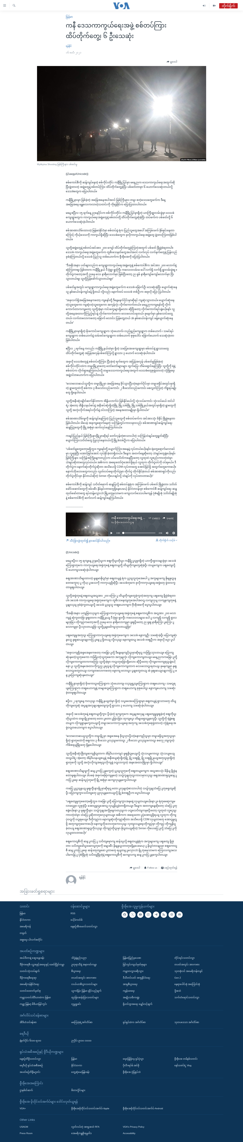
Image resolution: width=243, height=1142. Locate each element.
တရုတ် (23, 933)
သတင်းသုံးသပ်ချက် (30, 971)
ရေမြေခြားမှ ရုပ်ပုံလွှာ (133, 1058)
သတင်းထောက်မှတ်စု (30, 990)
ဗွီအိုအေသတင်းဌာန (124, 522)
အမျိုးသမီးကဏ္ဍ (131, 997)
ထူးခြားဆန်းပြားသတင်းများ (85, 997)
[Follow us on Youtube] (140, 915)
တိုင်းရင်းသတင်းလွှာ (184, 958)
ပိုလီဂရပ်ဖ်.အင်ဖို (131, 1065)
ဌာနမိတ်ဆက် (26, 1090)
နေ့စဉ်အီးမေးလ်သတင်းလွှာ (84, 926)
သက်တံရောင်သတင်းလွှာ (186, 997)
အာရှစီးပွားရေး (130, 984)
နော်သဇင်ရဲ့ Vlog (182, 1065)
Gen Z (177, 977)
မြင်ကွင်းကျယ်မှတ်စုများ (135, 964)
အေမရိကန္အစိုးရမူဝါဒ (81, 1133)
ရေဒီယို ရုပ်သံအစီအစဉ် (31, 1065)
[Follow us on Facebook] (125, 915)
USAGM (24, 1126)
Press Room (26, 1133)
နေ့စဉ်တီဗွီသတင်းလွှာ (30, 1058)
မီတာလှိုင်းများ (78, 1090)
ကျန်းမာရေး (129, 990)
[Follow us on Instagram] (148, 915)
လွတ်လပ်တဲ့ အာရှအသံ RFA (85, 1126)
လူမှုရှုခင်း (76, 1004)
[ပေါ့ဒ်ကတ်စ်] (171, 915)
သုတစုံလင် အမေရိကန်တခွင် (188, 971)
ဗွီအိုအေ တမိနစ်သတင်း (186, 1058)
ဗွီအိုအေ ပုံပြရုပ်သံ (132, 1072)
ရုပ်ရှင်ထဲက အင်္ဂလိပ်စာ (134, 1022)
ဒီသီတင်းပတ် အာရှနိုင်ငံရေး (136, 977)
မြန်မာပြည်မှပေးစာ (132, 958)
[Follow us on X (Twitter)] (132, 915)
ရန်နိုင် (69, 46)
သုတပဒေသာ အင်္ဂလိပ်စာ (186, 1022)
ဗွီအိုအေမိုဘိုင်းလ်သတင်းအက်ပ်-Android (143, 1108)
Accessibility (129, 1133)
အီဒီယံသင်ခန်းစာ (28, 1022)
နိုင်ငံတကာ (25, 920)
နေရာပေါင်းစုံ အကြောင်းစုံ (187, 984)
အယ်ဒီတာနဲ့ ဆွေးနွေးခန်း (32, 958)
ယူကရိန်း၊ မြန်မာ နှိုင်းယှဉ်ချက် (86, 990)
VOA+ (23, 1108)
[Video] (214, 5)
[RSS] (164, 915)
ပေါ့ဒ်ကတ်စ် (76, 920)
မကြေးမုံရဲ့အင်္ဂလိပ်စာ (81, 1022)
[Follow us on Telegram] (156, 915)
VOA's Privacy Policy (133, 1126)
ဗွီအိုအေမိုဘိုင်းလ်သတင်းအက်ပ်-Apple (90, 1108)
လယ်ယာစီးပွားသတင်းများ (84, 984)
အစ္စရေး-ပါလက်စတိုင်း (31, 939)
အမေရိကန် (25, 926)
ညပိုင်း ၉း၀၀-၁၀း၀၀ (81, 1040)
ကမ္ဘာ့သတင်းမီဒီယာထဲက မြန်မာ (35, 997)
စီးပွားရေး (76, 971)
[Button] (172, 62)
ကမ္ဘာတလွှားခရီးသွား (133, 971)
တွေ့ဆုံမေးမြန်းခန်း (80, 1072)
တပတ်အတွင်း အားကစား (83, 977)
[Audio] (204, 5)
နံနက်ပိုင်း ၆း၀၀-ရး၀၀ (30, 1040)
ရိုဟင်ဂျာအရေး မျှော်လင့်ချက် (137, 1004)
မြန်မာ (69, 16)
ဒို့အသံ (177, 990)
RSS (73, 913)
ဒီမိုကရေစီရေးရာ (28, 977)
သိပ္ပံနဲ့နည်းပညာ (79, 958)
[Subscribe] (179, 915)
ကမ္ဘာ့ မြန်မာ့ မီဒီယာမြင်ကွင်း (33, 1004)
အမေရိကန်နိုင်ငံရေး (29, 984)
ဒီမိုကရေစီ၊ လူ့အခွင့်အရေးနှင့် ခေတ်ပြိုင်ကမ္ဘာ (42, 964)
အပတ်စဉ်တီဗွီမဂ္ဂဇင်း (30, 1072)
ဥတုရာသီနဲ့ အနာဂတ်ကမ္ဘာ (84, 964)
